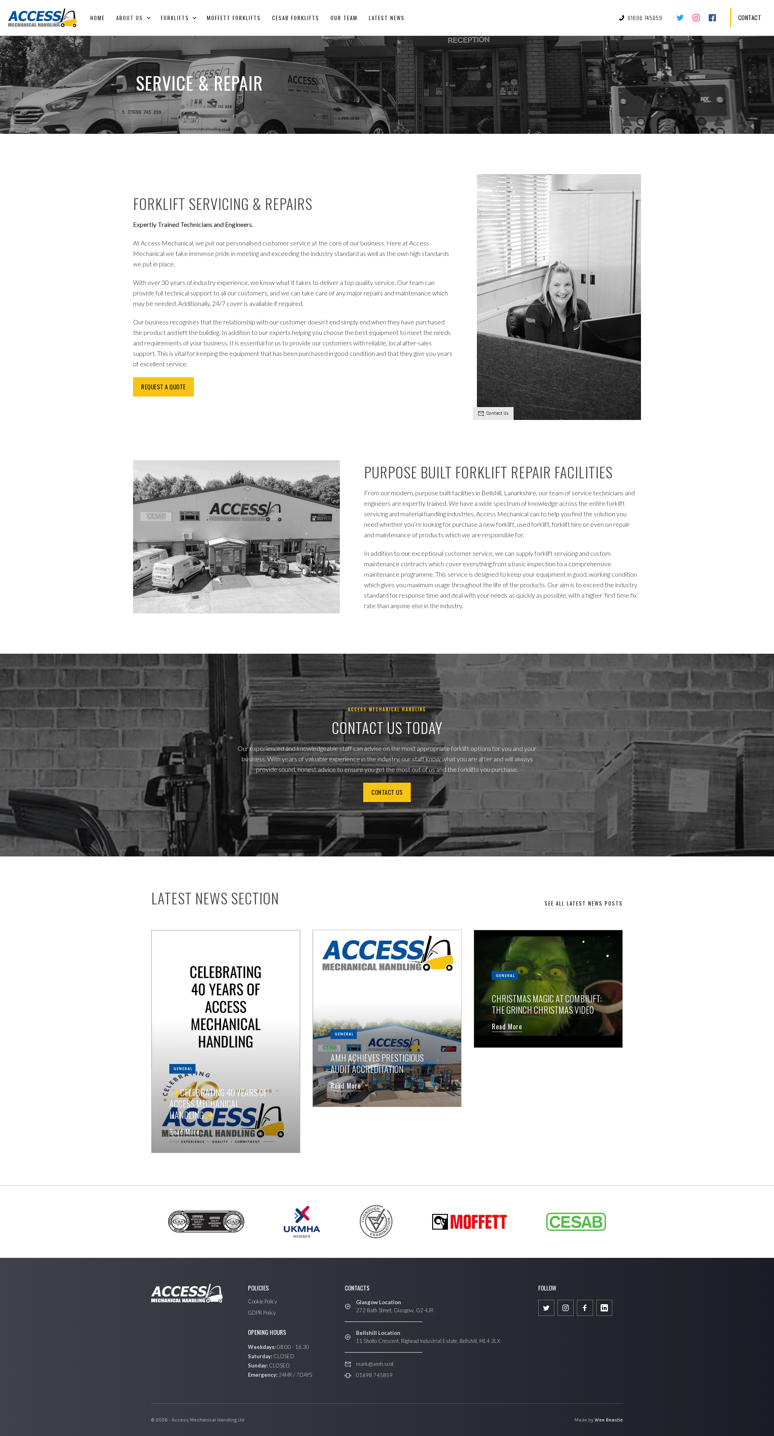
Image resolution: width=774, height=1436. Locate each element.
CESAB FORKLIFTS (295, 18)
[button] (132, 17)
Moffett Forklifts (234, 18)
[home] (42, 17)
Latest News (387, 18)
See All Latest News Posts (584, 903)
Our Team (344, 18)
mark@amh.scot (374, 1364)
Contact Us (498, 413)
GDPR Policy (262, 1312)
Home (97, 18)
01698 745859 (374, 1375)
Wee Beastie (609, 1420)
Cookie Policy (262, 1301)
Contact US (387, 792)
